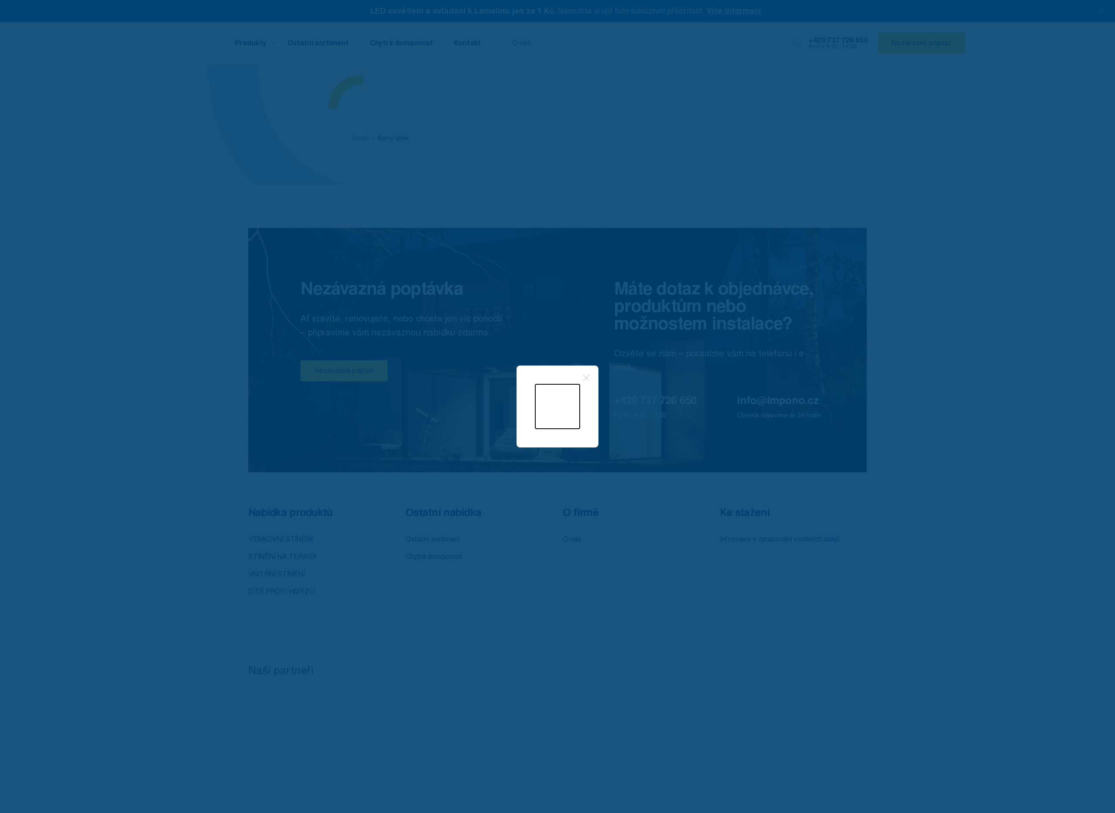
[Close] (586, 378)
